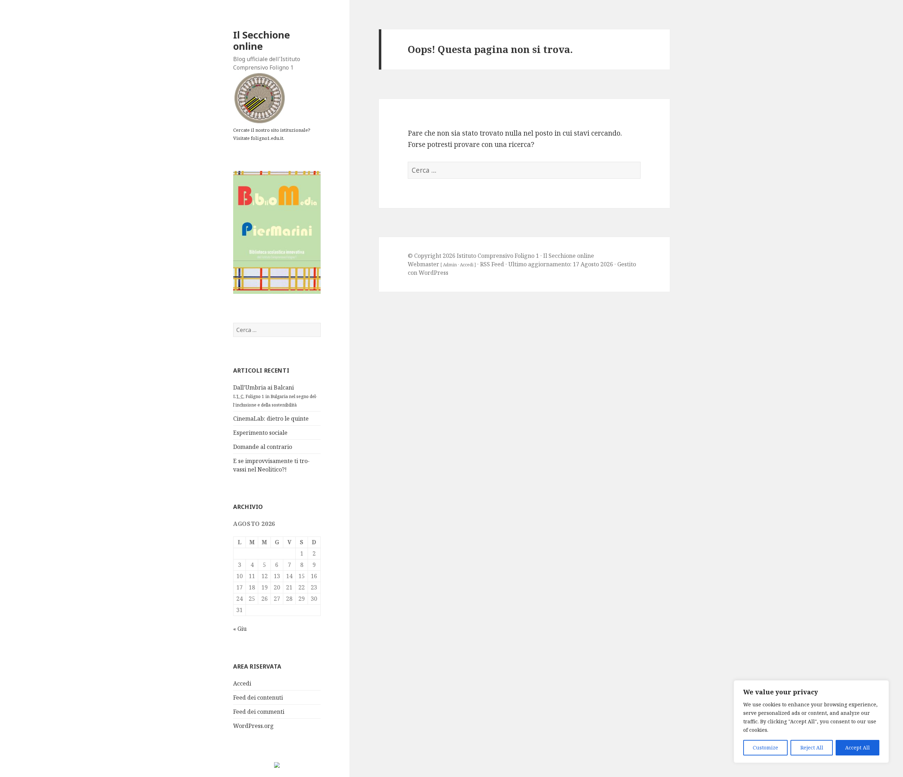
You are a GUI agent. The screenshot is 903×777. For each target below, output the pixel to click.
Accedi (242, 683)
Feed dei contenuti (258, 697)
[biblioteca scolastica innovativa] (277, 232)
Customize (765, 747)
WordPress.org (253, 726)
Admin (450, 265)
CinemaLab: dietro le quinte (271, 418)
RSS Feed (492, 264)
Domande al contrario (262, 447)
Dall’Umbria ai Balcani (275, 396)
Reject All (811, 747)
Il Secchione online (261, 40)
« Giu (240, 629)
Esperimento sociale (260, 433)
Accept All (857, 747)
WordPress (433, 273)
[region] (811, 721)
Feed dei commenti (258, 712)
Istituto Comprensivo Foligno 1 (498, 256)
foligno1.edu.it (267, 138)
